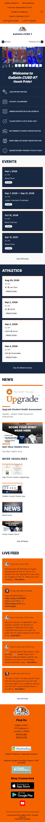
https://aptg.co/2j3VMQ (15, 598)
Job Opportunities (11, 21)
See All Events (23, 259)
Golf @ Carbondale (13, 353)
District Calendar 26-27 (19, 16)
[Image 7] (26, 65)
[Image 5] (19, 65)
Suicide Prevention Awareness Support (21, 754)
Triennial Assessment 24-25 (19, 7)
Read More (19, 579)
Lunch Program (29, 21)
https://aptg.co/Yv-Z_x (15, 603)
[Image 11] (40, 65)
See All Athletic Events (22, 368)
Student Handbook (19, 12)
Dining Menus (28, 3)
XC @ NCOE (10, 309)
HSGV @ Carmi (12, 331)
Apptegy (27, 819)
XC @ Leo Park (12, 287)
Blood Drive (10, 178)
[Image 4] (16, 65)
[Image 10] (37, 65)
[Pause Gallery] (40, 62)
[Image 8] (30, 65)
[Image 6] (23, 65)
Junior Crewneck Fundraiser (17, 200)
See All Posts (22, 699)
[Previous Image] (6, 66)
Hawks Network (12, 3)
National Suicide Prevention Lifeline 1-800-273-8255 (21, 761)
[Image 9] (33, 65)
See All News (22, 541)
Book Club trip (11, 222)
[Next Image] (12, 66)
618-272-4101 (21, 737)
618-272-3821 (21, 734)
